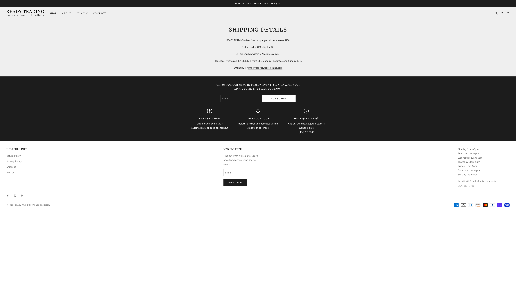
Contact (99, 13)
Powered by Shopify (40, 205)
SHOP (53, 13)
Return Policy (13, 156)
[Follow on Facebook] (7, 195)
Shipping (11, 167)
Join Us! (82, 13)
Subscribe (279, 98)
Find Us (10, 172)
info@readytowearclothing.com (265, 68)
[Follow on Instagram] (14, 195)
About (66, 13)
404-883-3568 (244, 61)
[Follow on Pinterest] (21, 195)
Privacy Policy (14, 161)
